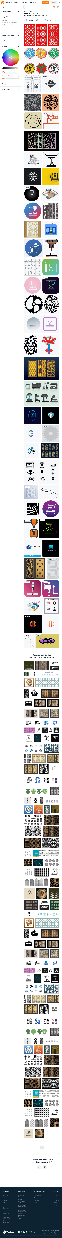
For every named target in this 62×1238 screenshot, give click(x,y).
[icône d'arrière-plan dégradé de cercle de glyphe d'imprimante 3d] (32, 211)
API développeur (6, 1207)
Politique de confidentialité (52, 1232)
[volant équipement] (50, 433)
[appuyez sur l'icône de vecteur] (41, 324)
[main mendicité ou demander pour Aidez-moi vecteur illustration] (49, 492)
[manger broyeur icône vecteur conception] (50, 588)
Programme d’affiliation (21, 1202)
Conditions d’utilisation (53, 1231)
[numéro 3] (53, 568)
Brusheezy (5, 1195)
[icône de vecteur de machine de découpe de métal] (50, 508)
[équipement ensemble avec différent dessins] (33, 304)
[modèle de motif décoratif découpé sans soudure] (31, 492)
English (56, 1195)
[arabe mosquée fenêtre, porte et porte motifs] (50, 450)
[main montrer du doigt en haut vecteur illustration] (29, 641)
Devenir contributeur (37, 1203)
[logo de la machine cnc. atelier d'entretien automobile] (32, 176)
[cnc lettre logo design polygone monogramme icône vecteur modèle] (41, 624)
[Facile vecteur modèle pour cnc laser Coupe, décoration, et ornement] (50, 102)
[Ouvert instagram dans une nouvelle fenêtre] (21, 1232)
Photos (16, 2)
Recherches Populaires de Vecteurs (22, 1206)
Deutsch (56, 1202)
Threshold (5, 76)
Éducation (5, 1205)
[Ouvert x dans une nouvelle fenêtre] (31, 1232)
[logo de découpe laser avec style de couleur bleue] (50, 548)
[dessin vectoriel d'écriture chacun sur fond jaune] (47, 641)
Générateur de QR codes (6, 1223)
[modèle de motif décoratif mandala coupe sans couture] (32, 229)
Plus (55, 1207)
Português (56, 1200)
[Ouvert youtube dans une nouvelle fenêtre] (34, 1232)
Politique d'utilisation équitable (50, 1234)
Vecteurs (7, 2)
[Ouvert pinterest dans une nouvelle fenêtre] (26, 1232)
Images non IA (8, 25)
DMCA (20, 1199)
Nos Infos (36, 1200)
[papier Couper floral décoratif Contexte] (32, 102)
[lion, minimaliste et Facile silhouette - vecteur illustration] (51, 304)
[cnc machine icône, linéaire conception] (32, 415)
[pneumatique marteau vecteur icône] (32, 285)
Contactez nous (38, 1198)
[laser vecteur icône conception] (51, 248)
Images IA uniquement (10, 22)
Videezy (5, 1200)
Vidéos (24, 2)
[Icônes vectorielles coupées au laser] (41, 472)
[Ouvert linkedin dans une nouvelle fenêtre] (24, 1232)
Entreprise (5, 1202)
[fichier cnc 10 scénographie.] (50, 211)
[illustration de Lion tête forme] (30, 345)
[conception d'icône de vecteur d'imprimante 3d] (31, 528)
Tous (5, 20)
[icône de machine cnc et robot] (50, 176)
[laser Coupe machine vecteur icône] (31, 193)
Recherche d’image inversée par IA (6, 1213)
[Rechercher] (54, 7)
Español (56, 1198)
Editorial (32, 2)
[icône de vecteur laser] (51, 159)
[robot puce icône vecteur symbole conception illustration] (32, 508)
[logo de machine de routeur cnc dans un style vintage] (50, 83)
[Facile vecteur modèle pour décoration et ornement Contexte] (41, 35)
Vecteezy (5, 1198)
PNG (40, 20)
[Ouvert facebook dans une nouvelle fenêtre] (19, 1232)
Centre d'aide (37, 1195)
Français (56, 1205)
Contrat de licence (21, 1196)
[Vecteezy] (2, 2)
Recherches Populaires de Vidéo (22, 1217)
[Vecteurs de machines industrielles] (41, 393)
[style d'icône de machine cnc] (51, 120)
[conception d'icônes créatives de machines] (50, 285)
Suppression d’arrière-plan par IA (6, 1219)
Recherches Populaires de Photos (22, 1212)
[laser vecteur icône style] (50, 267)
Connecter (53, 2)
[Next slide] (56, 20)
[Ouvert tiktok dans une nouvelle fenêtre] (29, 1232)
